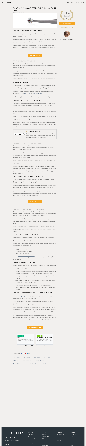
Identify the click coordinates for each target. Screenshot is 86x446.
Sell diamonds (45, 443)
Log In (82, 2)
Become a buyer (60, 438)
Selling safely (30, 441)
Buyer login (58, 440)
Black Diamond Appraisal (34, 363)
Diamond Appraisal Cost (26, 360)
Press (72, 445)
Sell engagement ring (46, 438)
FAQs (29, 436)
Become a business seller (60, 435)
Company (73, 432)
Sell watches (45, 445)
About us (73, 438)
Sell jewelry (44, 434)
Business (59, 432)
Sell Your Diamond (35, 55)
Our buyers (73, 443)
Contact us (73, 434)
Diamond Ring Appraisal (39, 360)
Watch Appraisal (37, 357)
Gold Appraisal (46, 363)
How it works (70, 2)
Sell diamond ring (45, 436)
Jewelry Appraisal (16, 357)
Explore (44, 432)
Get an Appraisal (27, 357)
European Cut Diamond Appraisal (19, 363)
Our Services (31, 432)
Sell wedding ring (45, 441)
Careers (73, 441)
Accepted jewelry (32, 438)
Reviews (73, 436)
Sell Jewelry (15, 360)
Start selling (30, 443)
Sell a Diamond (47, 357)
